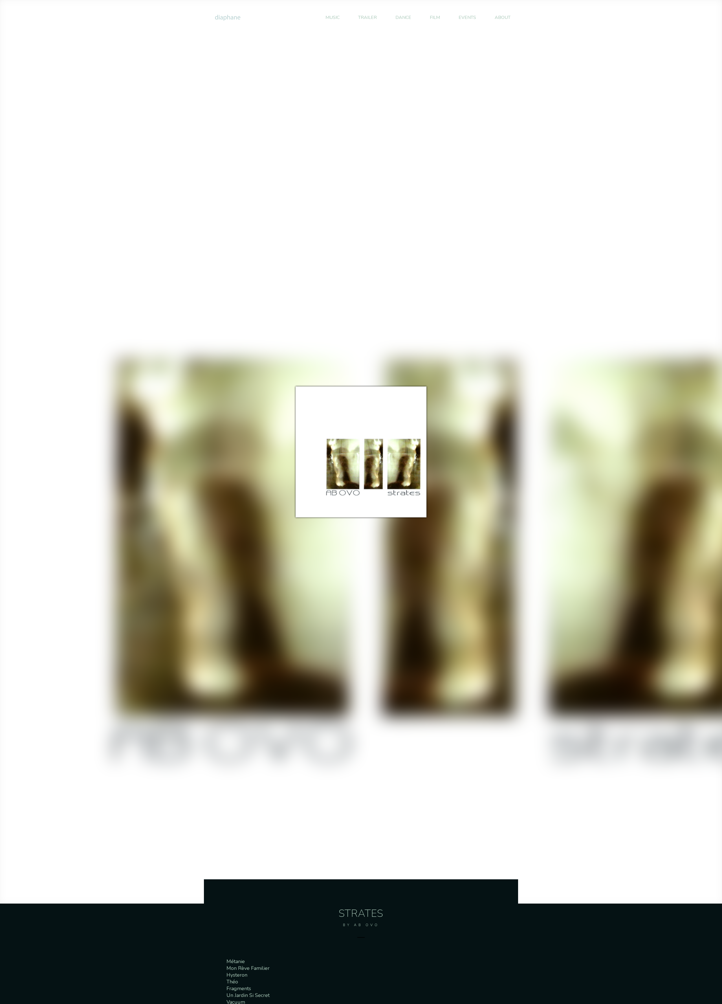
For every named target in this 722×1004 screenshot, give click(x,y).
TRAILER (367, 17)
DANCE (403, 17)
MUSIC (332, 17)
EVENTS (467, 17)
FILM (435, 17)
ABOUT (502, 17)
